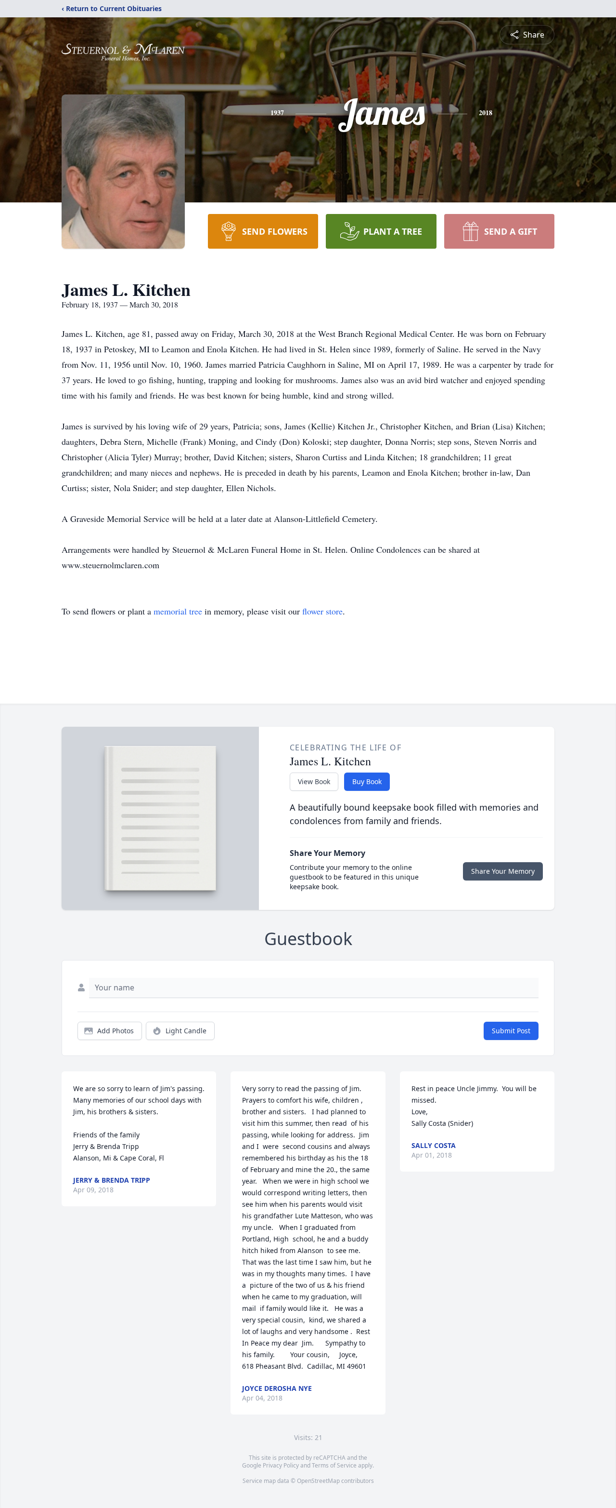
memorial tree (178, 611)
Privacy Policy (281, 1465)
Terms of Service (334, 1465)
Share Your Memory (503, 871)
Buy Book (367, 781)
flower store (322, 611)
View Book (314, 781)
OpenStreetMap (318, 1481)
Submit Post (511, 1030)
